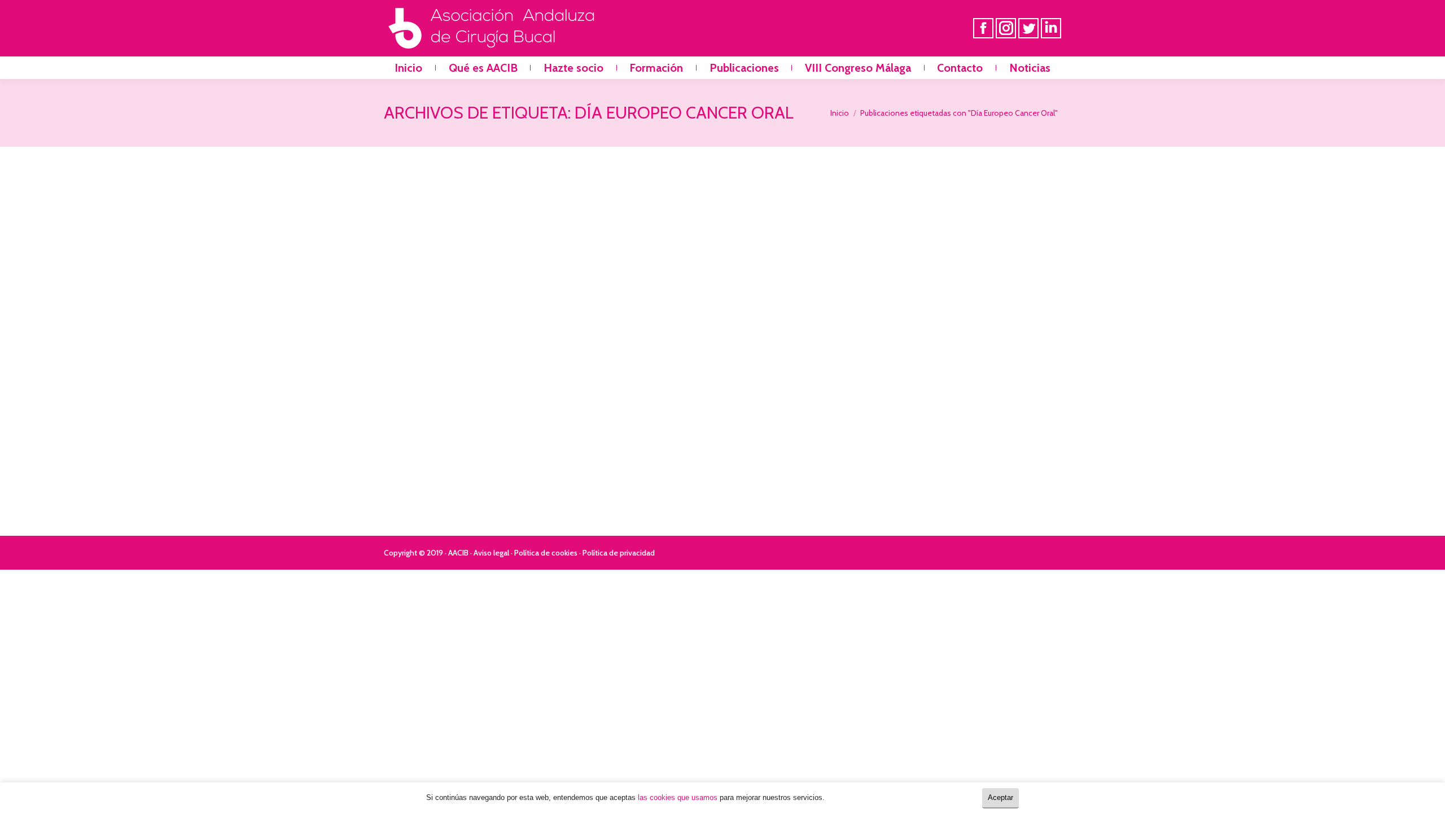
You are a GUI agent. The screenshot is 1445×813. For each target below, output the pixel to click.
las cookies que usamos (677, 797)
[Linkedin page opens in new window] (1051, 28)
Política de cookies (545, 553)
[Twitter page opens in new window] (1028, 28)
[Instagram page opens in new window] (1006, 28)
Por (461, 453)
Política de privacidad (619, 553)
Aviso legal (491, 553)
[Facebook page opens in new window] (983, 28)
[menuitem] (408, 68)
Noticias (411, 453)
